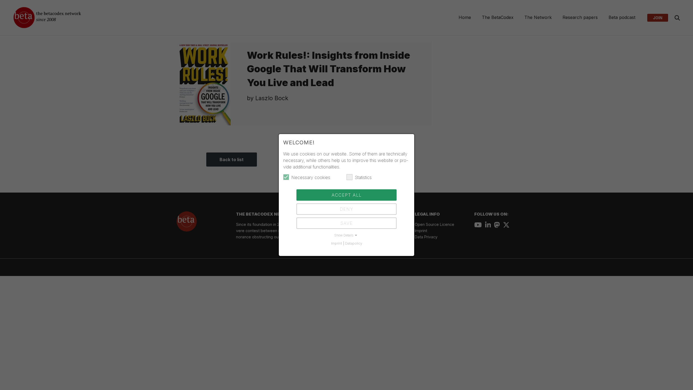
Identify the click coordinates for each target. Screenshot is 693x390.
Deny (346, 209)
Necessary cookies (310, 177)
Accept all (346, 195)
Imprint (336, 243)
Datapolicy (353, 243)
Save (346, 223)
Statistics (363, 177)
